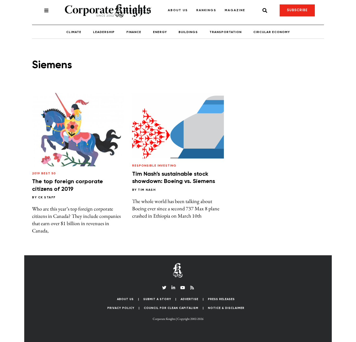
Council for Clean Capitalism (171, 308)
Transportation (226, 32)
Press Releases (221, 299)
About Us (178, 10)
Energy (160, 32)
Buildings (188, 32)
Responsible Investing (154, 165)
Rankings (206, 10)
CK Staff (47, 197)
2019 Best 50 (44, 173)
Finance (133, 32)
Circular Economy (271, 32)
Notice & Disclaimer (226, 308)
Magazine (235, 10)
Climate (73, 32)
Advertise (189, 299)
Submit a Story (157, 299)
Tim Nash (147, 190)
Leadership (104, 32)
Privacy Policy (120, 308)
